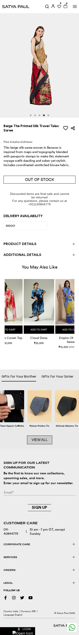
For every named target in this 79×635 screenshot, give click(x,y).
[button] (5, 309)
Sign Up (39, 507)
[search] (47, 6)
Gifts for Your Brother (19, 376)
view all (40, 440)
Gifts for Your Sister (57, 376)
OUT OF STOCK (39, 179)
